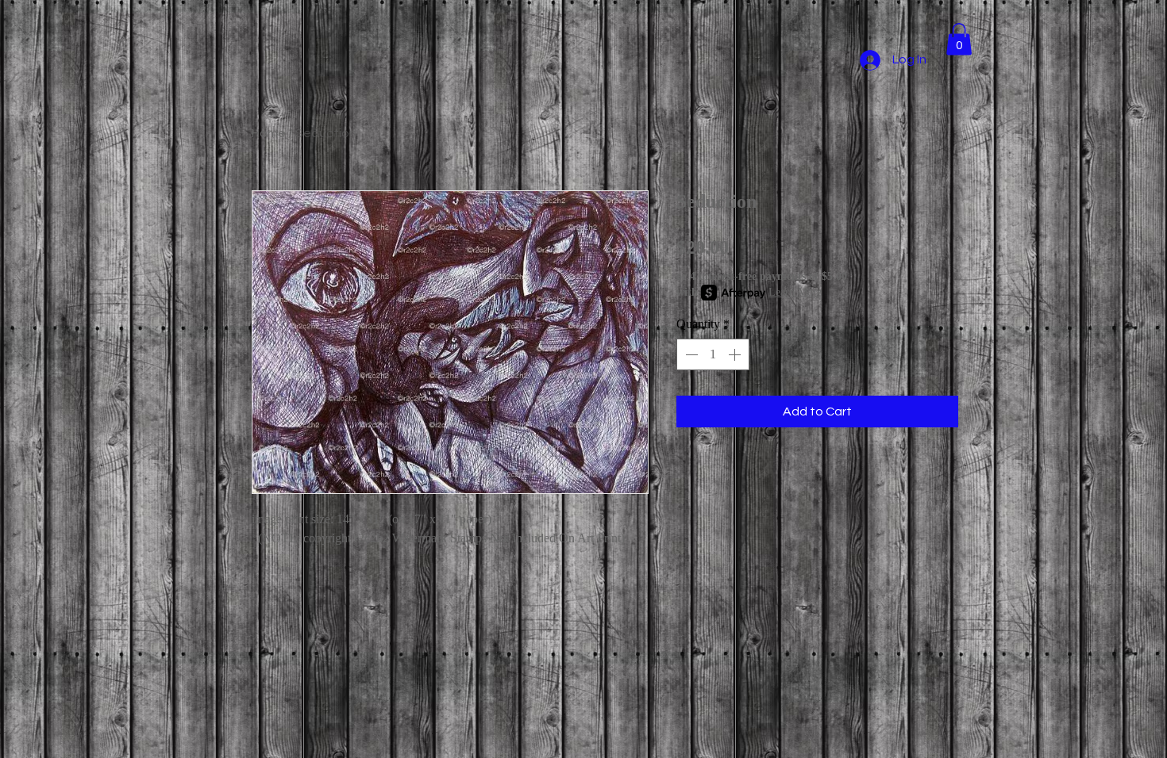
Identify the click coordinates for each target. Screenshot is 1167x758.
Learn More (795, 292)
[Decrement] (690, 354)
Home (269, 133)
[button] (959, 39)
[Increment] (736, 354)
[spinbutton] (713, 354)
